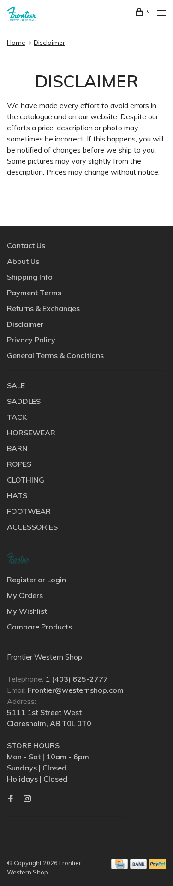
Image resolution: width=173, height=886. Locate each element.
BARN (17, 448)
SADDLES (24, 401)
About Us (23, 261)
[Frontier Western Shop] (18, 558)
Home (16, 42)
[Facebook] (10, 799)
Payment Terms (34, 292)
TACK (17, 417)
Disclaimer (49, 42)
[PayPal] (157, 866)
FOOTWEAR (29, 511)
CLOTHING (25, 479)
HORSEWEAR (31, 432)
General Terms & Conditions (55, 355)
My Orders (25, 595)
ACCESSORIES (32, 527)
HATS (17, 495)
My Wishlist (27, 611)
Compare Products (39, 626)
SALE (16, 385)
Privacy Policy (31, 339)
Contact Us (26, 245)
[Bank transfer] (138, 866)
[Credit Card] (119, 866)
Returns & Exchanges (43, 308)
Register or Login (36, 579)
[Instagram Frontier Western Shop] (27, 799)
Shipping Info (30, 276)
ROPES (19, 464)
